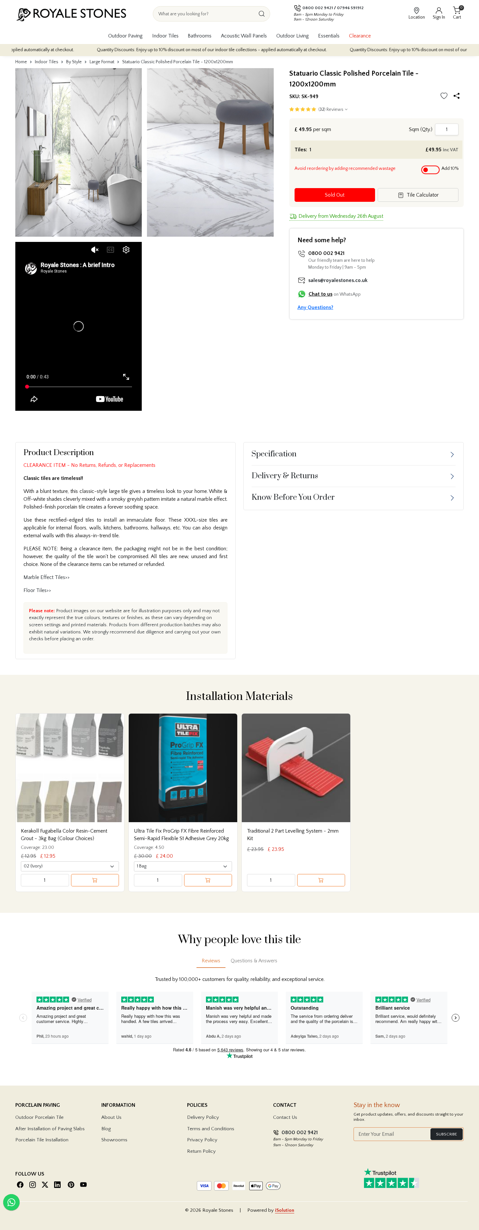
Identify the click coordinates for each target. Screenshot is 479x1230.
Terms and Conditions (210, 1129)
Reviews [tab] (211, 961)
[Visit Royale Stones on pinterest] (71, 1185)
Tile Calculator (422, 195)
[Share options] (458, 96)
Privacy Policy (202, 1140)
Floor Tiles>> (37, 590)
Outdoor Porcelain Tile (39, 1117)
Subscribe (446, 1134)
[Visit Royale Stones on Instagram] (32, 1185)
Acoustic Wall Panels (244, 36)
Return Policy (201, 1151)
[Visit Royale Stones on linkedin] (57, 1185)
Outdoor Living (292, 36)
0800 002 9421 (317, 8)
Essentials (329, 36)
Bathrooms (199, 36)
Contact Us (285, 1117)
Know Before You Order (293, 497)
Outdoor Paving (125, 36)
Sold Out (334, 195)
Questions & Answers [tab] (254, 961)
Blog (106, 1129)
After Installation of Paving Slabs (50, 1129)
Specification (274, 454)
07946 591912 (350, 8)
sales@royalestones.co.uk (338, 280)
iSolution (284, 1210)
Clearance (360, 36)
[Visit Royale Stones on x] (45, 1185)
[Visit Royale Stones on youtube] (83, 1185)
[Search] (262, 14)
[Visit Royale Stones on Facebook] (20, 1185)
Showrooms (114, 1140)
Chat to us (320, 294)
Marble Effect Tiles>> (46, 577)
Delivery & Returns (285, 476)
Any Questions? (315, 307)
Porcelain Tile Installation (41, 1140)
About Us (111, 1117)
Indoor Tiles (165, 36)
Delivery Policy (203, 1117)
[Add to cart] (95, 880)
